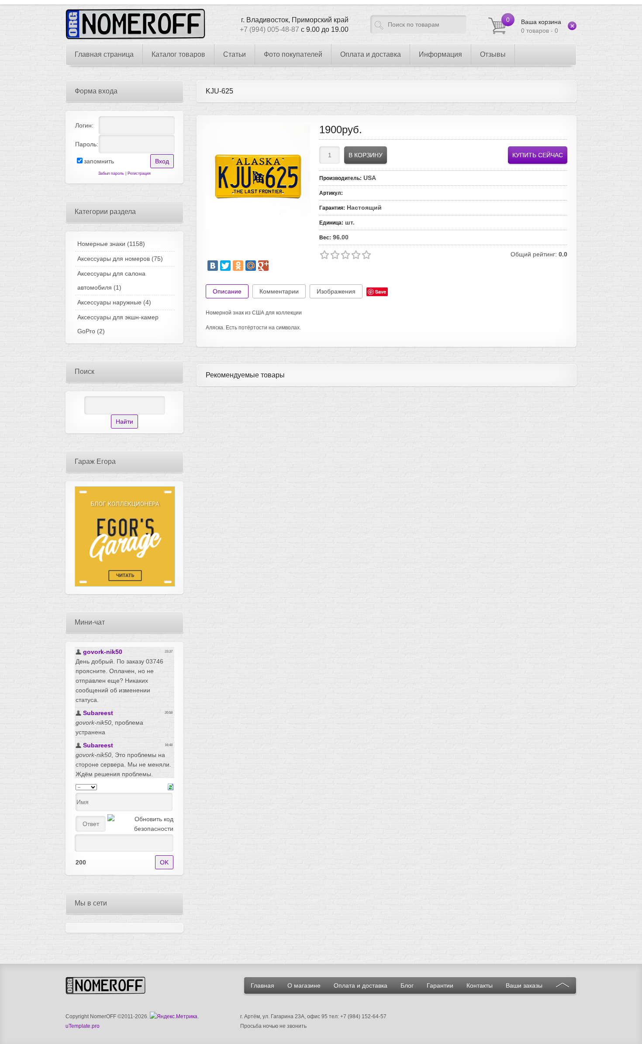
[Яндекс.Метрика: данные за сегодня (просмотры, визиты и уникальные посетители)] (173, 1016)
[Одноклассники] (238, 265)
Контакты (479, 985)
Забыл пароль (111, 173)
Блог (407, 985)
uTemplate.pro (83, 1026)
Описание (227, 291)
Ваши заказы (524, 985)
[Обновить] (170, 786)
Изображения (336, 291)
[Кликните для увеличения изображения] (258, 176)
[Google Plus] (263, 265)
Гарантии (440, 985)
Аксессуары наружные (114, 302)
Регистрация (139, 173)
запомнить (99, 161)
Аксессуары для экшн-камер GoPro (118, 324)
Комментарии (279, 291)
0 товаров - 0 (541, 26)
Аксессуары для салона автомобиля (111, 280)
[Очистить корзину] (572, 25)
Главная (262, 985)
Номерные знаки (111, 243)
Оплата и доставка (360, 985)
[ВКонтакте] (212, 265)
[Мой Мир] (250, 265)
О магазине (304, 985)
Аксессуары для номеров (120, 258)
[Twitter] (225, 265)
